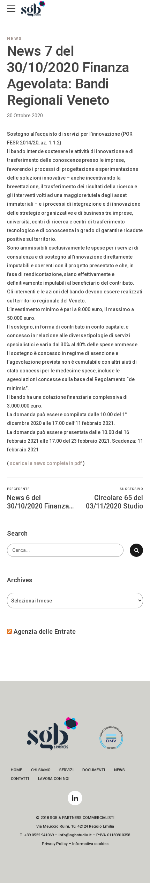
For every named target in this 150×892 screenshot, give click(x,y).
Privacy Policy (54, 844)
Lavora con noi (53, 778)
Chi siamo (41, 770)
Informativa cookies (90, 844)
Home (16, 770)
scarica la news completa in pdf (46, 463)
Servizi (66, 770)
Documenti (93, 770)
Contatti (20, 778)
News (14, 38)
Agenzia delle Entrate (45, 631)
